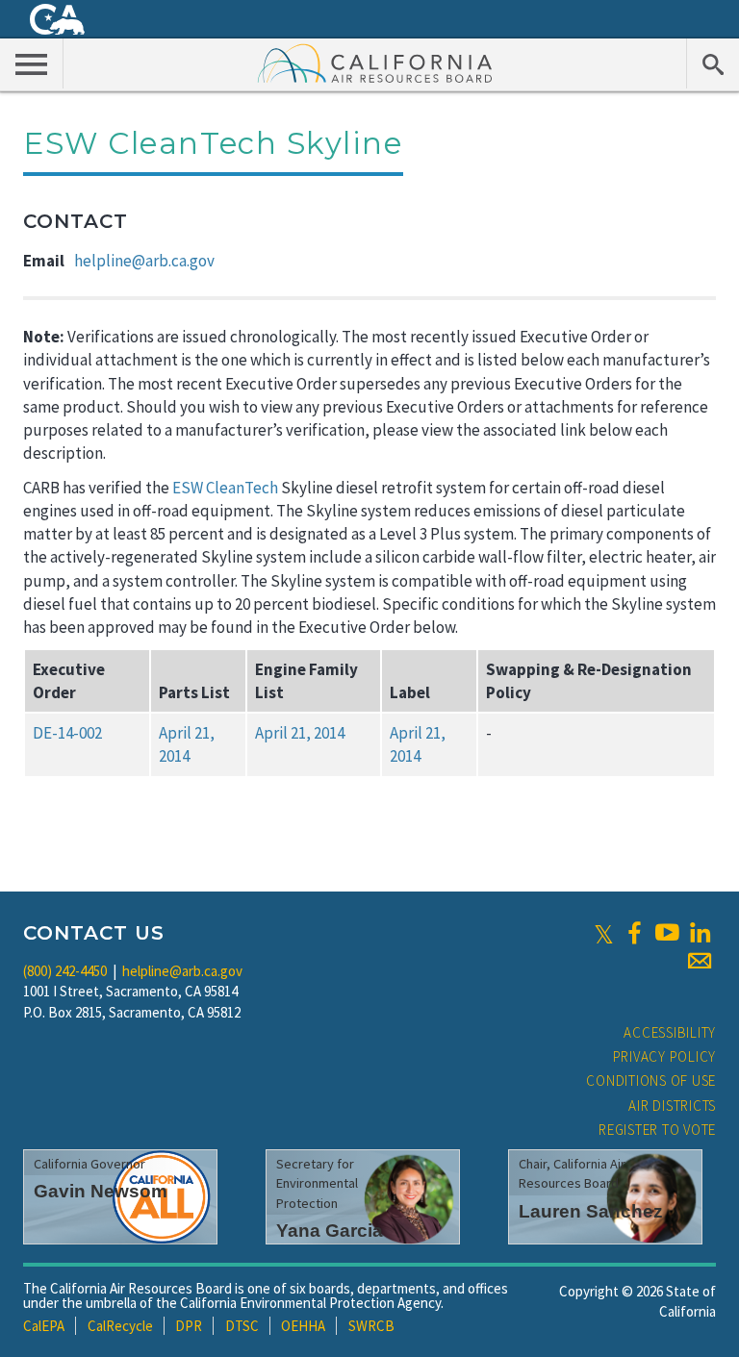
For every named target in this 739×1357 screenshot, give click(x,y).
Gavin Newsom (100, 1191)
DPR (188, 1326)
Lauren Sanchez (591, 1211)
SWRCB (371, 1326)
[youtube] (666, 932)
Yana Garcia (329, 1230)
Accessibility (670, 1032)
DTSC (242, 1326)
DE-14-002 (67, 732)
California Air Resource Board (375, 62)
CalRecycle (120, 1326)
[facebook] (634, 932)
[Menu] (32, 63)
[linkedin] (699, 932)
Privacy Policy (665, 1056)
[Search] (712, 63)
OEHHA (303, 1326)
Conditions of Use (651, 1080)
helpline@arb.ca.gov (144, 260)
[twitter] (604, 932)
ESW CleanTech (225, 487)
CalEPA (43, 1326)
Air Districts (672, 1105)
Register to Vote (657, 1129)
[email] (699, 960)
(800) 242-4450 (65, 971)
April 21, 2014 (299, 732)
